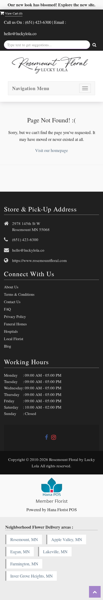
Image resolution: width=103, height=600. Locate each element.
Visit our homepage (51, 150)
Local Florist (13, 338)
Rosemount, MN (24, 539)
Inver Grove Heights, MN (31, 576)
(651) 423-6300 (25, 239)
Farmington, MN (24, 563)
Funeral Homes (15, 323)
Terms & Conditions (19, 294)
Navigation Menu (30, 88)
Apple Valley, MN (66, 539)
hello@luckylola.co (28, 250)
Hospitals (11, 331)
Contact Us (12, 301)
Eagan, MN (20, 551)
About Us (11, 286)
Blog (7, 346)
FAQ (7, 309)
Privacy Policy (15, 316)
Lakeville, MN (55, 551)
